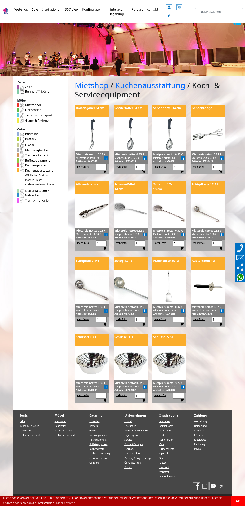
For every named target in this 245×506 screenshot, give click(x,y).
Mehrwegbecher (36, 150)
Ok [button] (238, 500)
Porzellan (31, 134)
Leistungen (130, 426)
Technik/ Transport (38, 115)
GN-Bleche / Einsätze (36, 175)
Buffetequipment (37, 160)
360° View (164, 421)
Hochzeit (164, 467)
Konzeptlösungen (133, 444)
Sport (162, 458)
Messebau (25, 430)
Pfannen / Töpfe (33, 179)
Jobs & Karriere (132, 453)
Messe (163, 462)
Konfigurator (91, 9)
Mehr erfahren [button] (65, 503)
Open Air (164, 453)
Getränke (31, 195)
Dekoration (33, 110)
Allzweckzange (87, 184)
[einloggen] (169, 5)
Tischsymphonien (37, 200)
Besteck (30, 139)
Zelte (28, 87)
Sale (35, 9)
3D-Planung (165, 430)
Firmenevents (166, 449)
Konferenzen (166, 439)
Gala (161, 444)
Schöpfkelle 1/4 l (88, 261)
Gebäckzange (202, 108)
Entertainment (167, 476)
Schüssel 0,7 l (86, 337)
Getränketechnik (36, 191)
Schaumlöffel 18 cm (163, 186)
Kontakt (152, 9)
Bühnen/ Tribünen (37, 91)
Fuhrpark (129, 449)
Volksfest (164, 471)
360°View (71, 9)
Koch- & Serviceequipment (40, 184)
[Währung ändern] (169, 14)
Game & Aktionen (37, 120)
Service (128, 439)
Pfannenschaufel (166, 261)
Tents (162, 435)
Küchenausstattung (39, 170)
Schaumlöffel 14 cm (124, 186)
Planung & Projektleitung (137, 458)
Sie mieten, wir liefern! (136, 430)
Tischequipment (36, 155)
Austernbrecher (204, 261)
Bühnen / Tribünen (29, 426)
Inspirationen (51, 9)
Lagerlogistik (131, 435)
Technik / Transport (30, 435)
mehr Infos (83, 166)
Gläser (29, 145)
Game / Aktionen (63, 430)
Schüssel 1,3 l (124, 337)
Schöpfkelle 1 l (125, 261)
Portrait (137, 9)
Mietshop (92, 85)
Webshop (21, 9)
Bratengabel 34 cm (90, 108)
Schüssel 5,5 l (163, 337)
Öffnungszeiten (132, 462)
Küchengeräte (35, 165)
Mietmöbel (32, 105)
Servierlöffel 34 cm (128, 108)
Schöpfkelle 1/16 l (205, 184)
